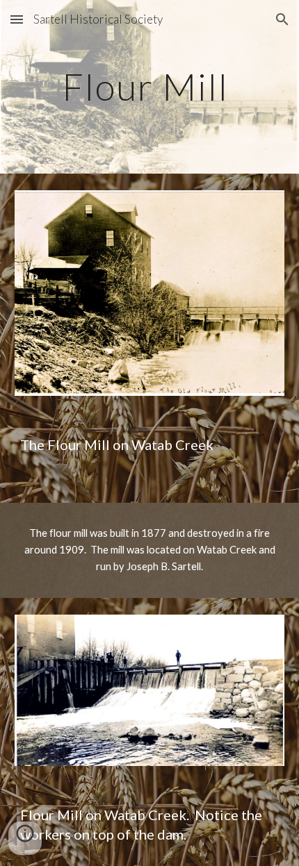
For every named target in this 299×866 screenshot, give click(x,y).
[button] (16, 19)
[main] (150, 86)
